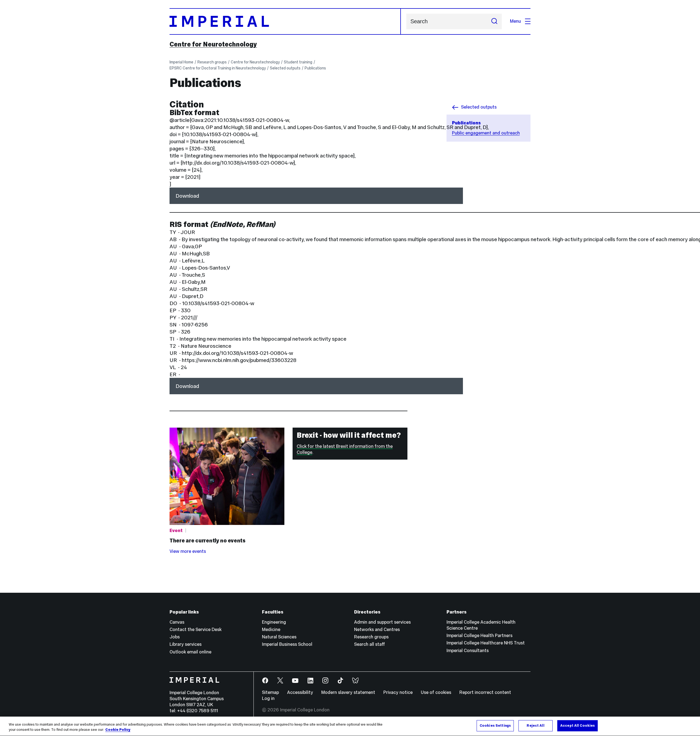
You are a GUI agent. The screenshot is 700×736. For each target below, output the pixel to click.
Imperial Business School (287, 644)
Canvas (177, 622)
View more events (188, 551)
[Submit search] (494, 21)
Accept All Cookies (577, 725)
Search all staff (369, 644)
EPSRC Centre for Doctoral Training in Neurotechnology (218, 68)
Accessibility (300, 692)
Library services (186, 644)
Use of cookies (436, 692)
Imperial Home (181, 62)
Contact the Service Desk (195, 629)
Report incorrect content (485, 692)
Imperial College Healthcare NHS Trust (486, 643)
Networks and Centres (377, 629)
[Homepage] (285, 21)
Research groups (212, 62)
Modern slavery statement (348, 692)
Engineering (274, 622)
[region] (350, 726)
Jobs (175, 637)
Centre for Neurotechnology (213, 44)
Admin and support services (382, 622)
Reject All (535, 725)
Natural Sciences (279, 637)
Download (187, 195)
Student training (298, 62)
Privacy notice (398, 692)
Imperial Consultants (468, 650)
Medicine (271, 629)
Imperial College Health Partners (479, 635)
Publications (315, 68)
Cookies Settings (495, 725)
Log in (268, 698)
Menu (515, 21)
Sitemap (270, 692)
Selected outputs (285, 68)
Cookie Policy (117, 730)
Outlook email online (190, 652)
